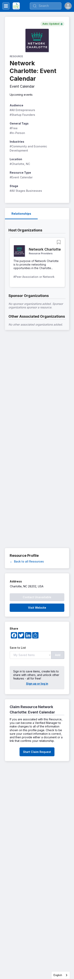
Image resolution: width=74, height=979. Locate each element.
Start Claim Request (37, 751)
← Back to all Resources (27, 561)
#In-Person (17, 133)
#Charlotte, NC (20, 164)
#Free (14, 128)
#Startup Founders (22, 114)
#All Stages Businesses (26, 190)
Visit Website (37, 607)
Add (57, 655)
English (57, 975)
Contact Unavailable (37, 597)
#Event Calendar (21, 177)
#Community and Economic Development (29, 148)
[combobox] (60, 975)
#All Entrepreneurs (22, 110)
